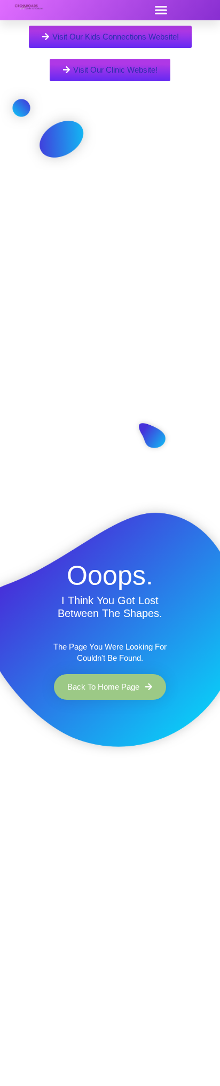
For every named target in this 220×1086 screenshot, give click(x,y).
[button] (161, 10)
